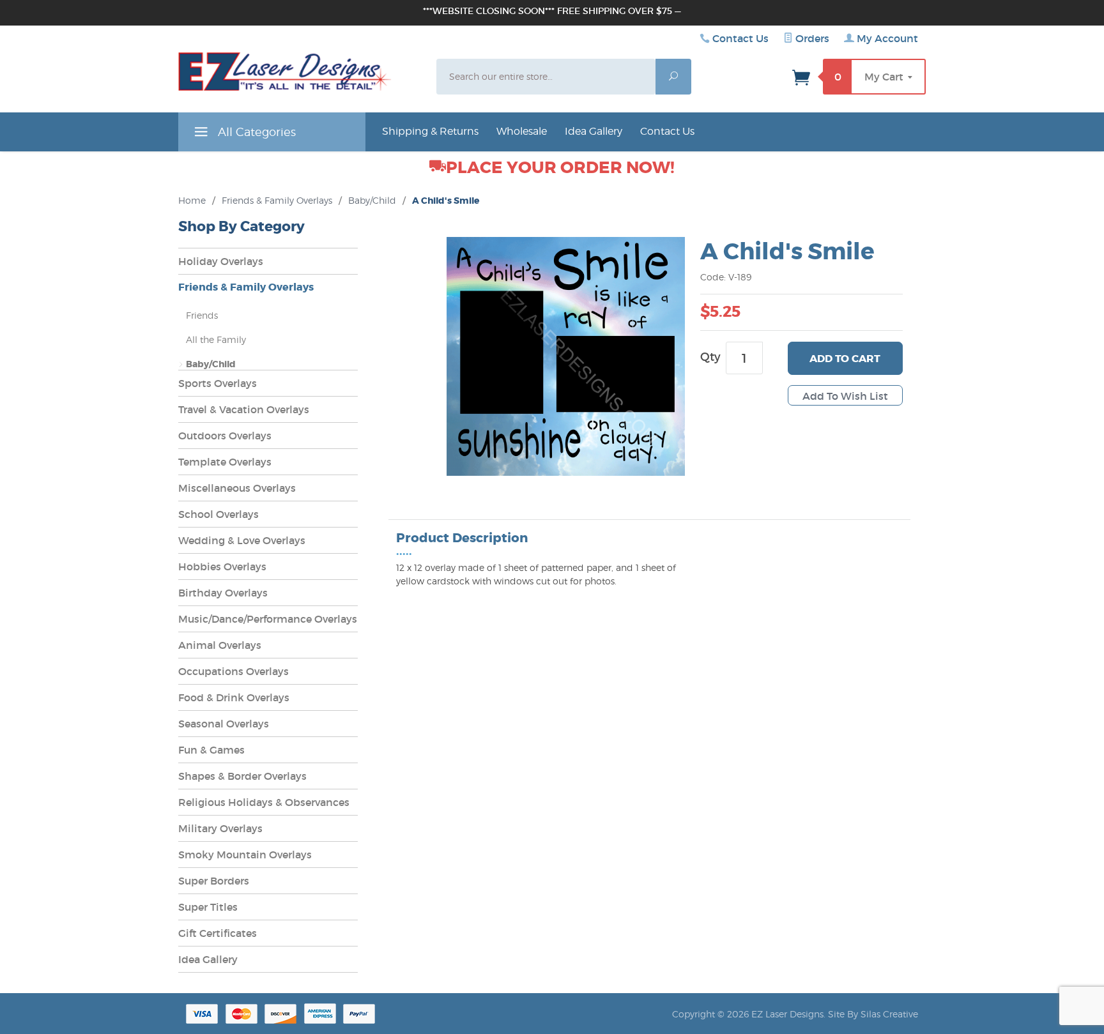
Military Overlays (220, 828)
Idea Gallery (593, 131)
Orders (811, 38)
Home (192, 200)
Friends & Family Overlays (277, 200)
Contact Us (740, 38)
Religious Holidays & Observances (263, 802)
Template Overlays (225, 461)
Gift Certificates (217, 933)
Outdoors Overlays (225, 435)
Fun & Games (211, 749)
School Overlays (218, 514)
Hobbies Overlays (222, 566)
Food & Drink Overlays (233, 697)
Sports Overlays (217, 383)
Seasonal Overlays (223, 723)
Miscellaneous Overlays (237, 488)
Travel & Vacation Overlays (243, 409)
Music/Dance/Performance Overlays (267, 618)
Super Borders (213, 880)
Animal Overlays (219, 645)
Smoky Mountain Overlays (245, 854)
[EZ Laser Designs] (285, 75)
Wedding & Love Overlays (241, 540)
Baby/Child (372, 200)
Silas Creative (889, 1013)
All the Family (216, 339)
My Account (886, 38)
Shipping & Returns (430, 131)
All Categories (255, 132)
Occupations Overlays (233, 671)
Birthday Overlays (223, 592)
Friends (202, 315)
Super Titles (208, 907)
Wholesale (521, 131)
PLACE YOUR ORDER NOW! (560, 167)
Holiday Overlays (220, 261)
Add (844, 358)
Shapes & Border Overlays (242, 776)
